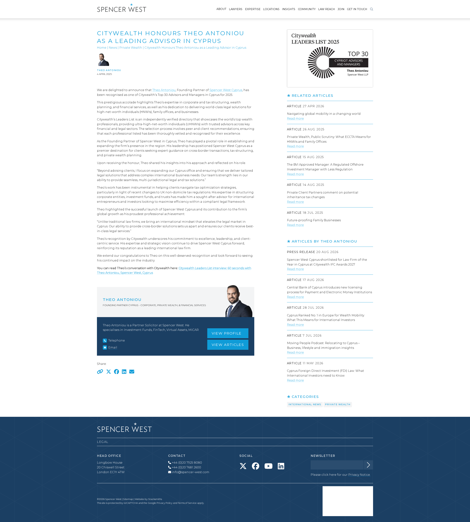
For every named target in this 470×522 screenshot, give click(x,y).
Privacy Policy (164, 503)
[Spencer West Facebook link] (255, 466)
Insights (288, 9)
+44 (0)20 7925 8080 (186, 462)
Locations (271, 9)
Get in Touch (357, 9)
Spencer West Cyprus (225, 90)
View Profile (227, 333)
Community (307, 9)
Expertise (253, 9)
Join (341, 9)
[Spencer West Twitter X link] (243, 466)
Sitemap (128, 499)
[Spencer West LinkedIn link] (281, 466)
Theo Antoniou (109, 70)
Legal (103, 442)
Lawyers (235, 9)
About (221, 9)
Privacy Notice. (359, 474)
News (113, 47)
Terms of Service (187, 503)
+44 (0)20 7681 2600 (186, 467)
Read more (295, 118)
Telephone (116, 340)
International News (304, 404)
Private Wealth (130, 47)
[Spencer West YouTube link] (268, 466)
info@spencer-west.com (190, 472)
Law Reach (326, 9)
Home (101, 47)
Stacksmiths (155, 499)
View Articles (228, 344)
